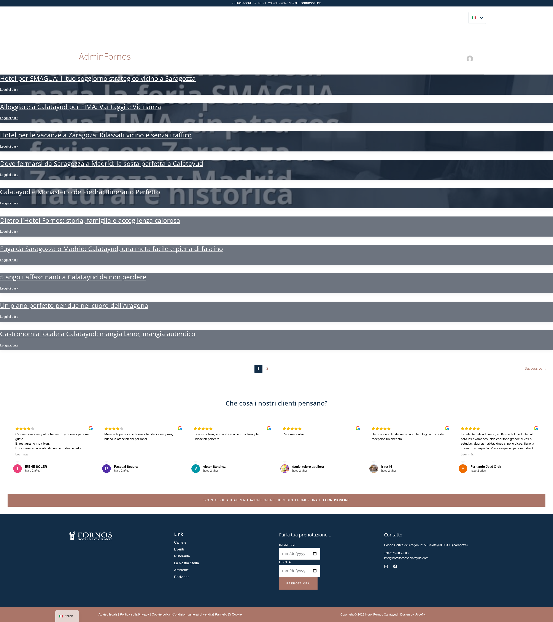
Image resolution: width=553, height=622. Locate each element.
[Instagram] (386, 566)
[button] (136, 18)
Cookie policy (161, 614)
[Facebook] (395, 566)
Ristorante (182, 556)
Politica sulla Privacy (134, 614)
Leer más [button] (21, 454)
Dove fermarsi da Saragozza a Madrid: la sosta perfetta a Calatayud (101, 163)
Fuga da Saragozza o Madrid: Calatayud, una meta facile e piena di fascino (111, 248)
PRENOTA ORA (452, 18)
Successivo (535, 368)
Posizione (181, 577)
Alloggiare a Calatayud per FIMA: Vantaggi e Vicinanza (80, 106)
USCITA (285, 562)
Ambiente (181, 570)
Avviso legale (108, 614)
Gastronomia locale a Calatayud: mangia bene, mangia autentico (97, 333)
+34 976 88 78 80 (424, 18)
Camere (180, 542)
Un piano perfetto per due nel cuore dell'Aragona (74, 305)
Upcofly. (420, 614)
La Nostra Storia (186, 563)
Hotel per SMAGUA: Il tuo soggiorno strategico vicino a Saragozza (98, 78)
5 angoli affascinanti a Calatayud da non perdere (73, 276)
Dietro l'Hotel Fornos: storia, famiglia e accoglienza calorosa (90, 220)
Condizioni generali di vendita (192, 614)
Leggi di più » (9, 89)
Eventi (179, 549)
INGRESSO (287, 545)
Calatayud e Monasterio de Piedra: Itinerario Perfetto (80, 191)
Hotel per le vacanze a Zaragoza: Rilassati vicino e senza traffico (96, 134)
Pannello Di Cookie (228, 614)
